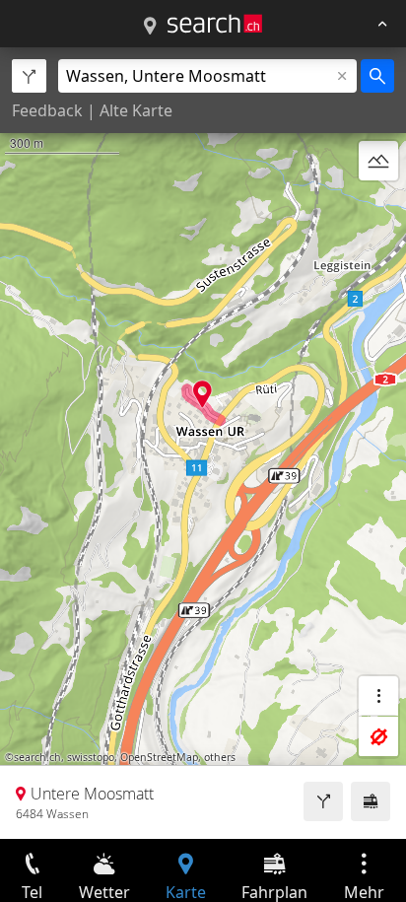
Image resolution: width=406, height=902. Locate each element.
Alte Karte (136, 110)
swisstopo (90, 757)
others (220, 757)
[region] (203, 443)
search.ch (37, 757)
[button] (202, 393)
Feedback (47, 110)
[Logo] (215, 24)
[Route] (323, 801)
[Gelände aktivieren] (378, 160)
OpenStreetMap (159, 757)
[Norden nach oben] (378, 208)
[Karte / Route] (150, 26)
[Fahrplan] (370, 801)
